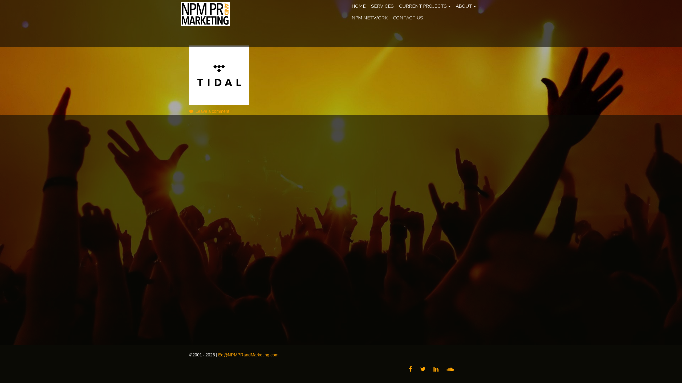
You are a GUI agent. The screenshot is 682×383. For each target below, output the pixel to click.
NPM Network (370, 17)
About (464, 6)
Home (359, 6)
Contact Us (408, 17)
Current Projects (423, 6)
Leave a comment (212, 111)
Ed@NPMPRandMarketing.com (248, 355)
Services (382, 6)
